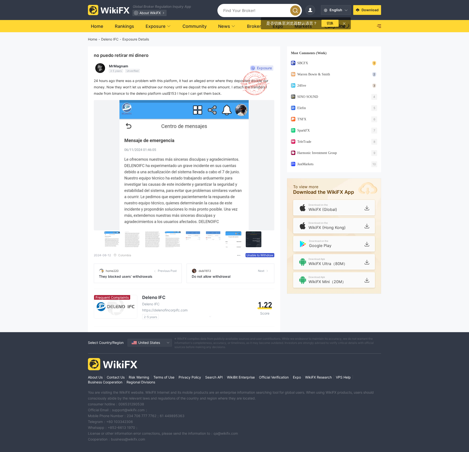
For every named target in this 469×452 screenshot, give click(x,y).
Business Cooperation (105, 382)
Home (92, 39)
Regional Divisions (141, 382)
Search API (214, 377)
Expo (297, 377)
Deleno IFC (109, 39)
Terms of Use (163, 377)
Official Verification (274, 377)
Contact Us (116, 377)
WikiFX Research (318, 377)
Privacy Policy (190, 377)
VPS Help (343, 377)
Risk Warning (139, 377)
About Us (95, 377)
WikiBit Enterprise (241, 377)
